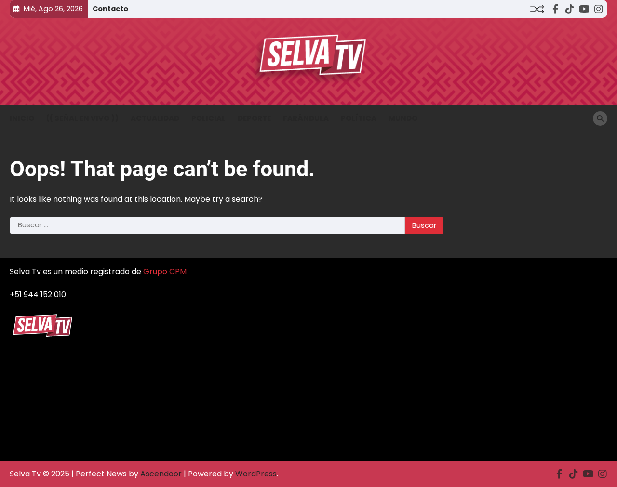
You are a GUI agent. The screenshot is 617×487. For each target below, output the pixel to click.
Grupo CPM (165, 271)
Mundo (403, 118)
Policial (208, 118)
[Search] (600, 118)
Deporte (254, 118)
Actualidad (155, 118)
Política (358, 118)
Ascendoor (161, 473)
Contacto (110, 8)
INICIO (22, 118)
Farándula (306, 118)
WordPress (256, 473)
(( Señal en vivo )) (82, 118)
